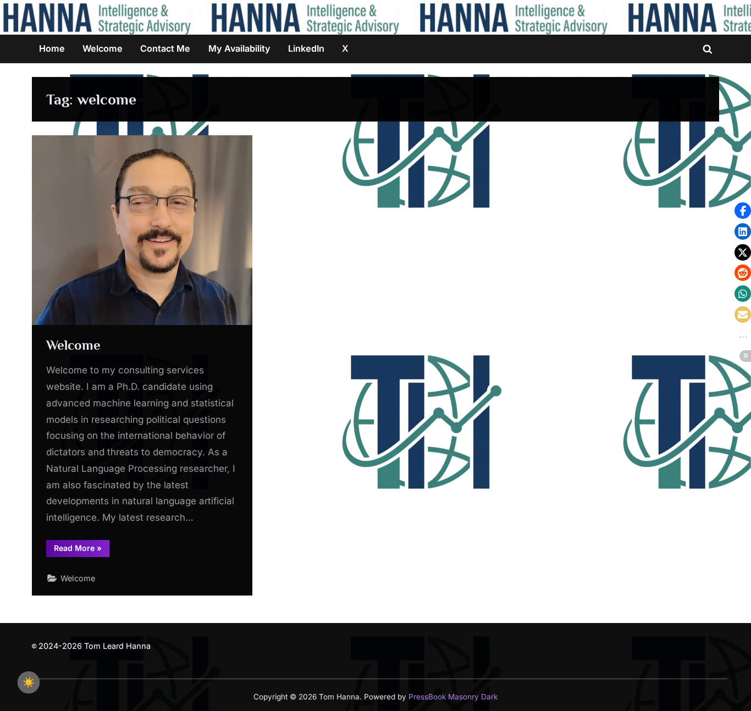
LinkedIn (306, 48)
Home (52, 48)
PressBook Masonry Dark (453, 696)
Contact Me (165, 48)
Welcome (102, 48)
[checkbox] (29, 682)
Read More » (81, 548)
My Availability (239, 48)
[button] (743, 210)
